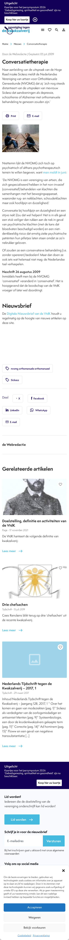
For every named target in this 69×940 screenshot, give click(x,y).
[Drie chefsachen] (34, 580)
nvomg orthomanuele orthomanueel (27, 368)
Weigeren (34, 917)
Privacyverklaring (41, 935)
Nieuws (17, 43)
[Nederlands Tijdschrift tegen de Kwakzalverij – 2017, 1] (34, 660)
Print (10, 116)
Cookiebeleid (24, 935)
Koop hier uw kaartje (17, 19)
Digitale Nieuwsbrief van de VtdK (29, 314)
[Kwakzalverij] (17, 30)
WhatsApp (38, 410)
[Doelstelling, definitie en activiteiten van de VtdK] (34, 497)
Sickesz (12, 380)
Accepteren (34, 907)
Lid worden (22, 819)
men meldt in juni (54, 172)
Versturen (54, 841)
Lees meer (12, 551)
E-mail (33, 116)
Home (5, 43)
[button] (63, 870)
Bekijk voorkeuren (34, 928)
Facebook (38, 398)
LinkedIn (14, 410)
